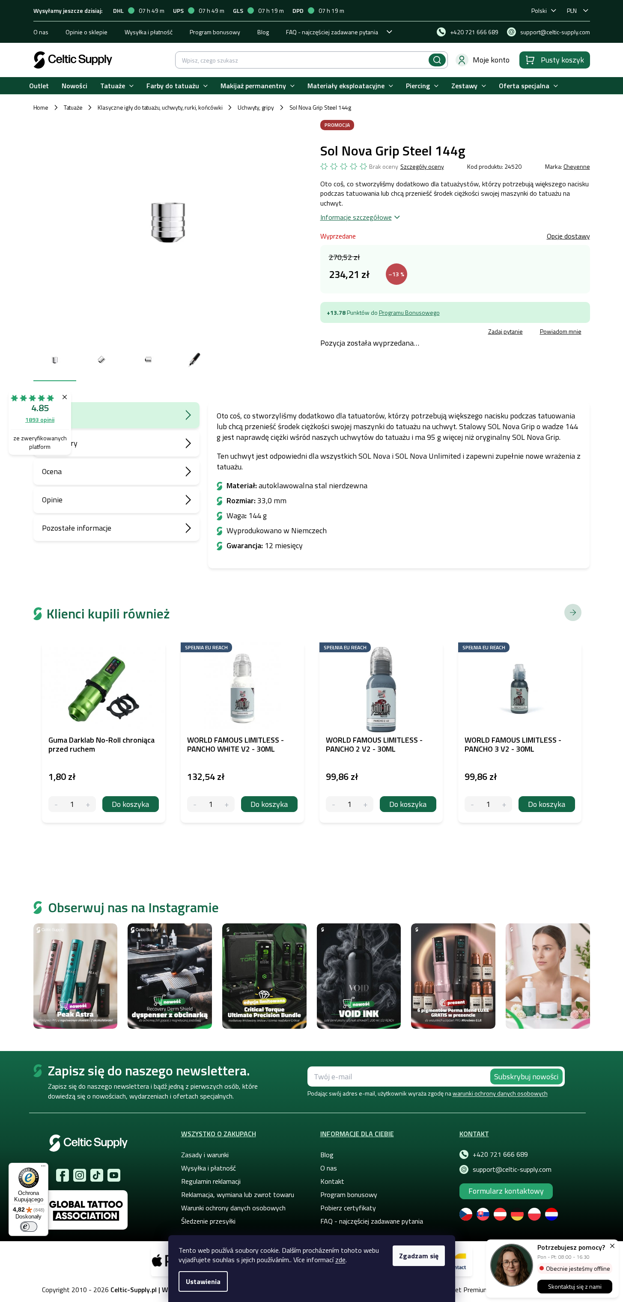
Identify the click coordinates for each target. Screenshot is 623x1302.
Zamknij (385, 332)
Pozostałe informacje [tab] (76, 528)
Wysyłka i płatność (149, 31)
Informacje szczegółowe (356, 217)
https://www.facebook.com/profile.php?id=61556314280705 (62, 1175)
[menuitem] (39, 86)
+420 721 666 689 (500, 1154)
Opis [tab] (49, 415)
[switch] (28, 1226)
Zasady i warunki (205, 1154)
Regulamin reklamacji (211, 1181)
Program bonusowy (215, 31)
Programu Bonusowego (409, 312)
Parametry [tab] (60, 443)
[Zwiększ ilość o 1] (88, 804)
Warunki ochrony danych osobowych (233, 1207)
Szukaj (437, 60)
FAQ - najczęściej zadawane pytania (332, 31)
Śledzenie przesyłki (208, 1221)
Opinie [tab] (52, 499)
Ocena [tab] (52, 471)
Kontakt (332, 1181)
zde (340, 1259)
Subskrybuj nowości (526, 1076)
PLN (572, 10)
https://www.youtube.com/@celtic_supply (113, 1175)
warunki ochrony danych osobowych (500, 1093)
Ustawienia (203, 1281)
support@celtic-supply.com (512, 1169)
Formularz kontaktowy (506, 1191)
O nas (40, 31)
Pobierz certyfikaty (348, 1207)
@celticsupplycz (96, 1175)
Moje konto (491, 60)
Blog (263, 31)
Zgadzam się (418, 1256)
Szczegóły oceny (422, 166)
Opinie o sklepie (86, 31)
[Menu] (43, 1168)
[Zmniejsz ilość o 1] (56, 804)
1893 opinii (39, 419)
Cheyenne (576, 166)
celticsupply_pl (79, 1175)
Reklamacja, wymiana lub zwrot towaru (237, 1194)
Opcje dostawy (568, 236)
